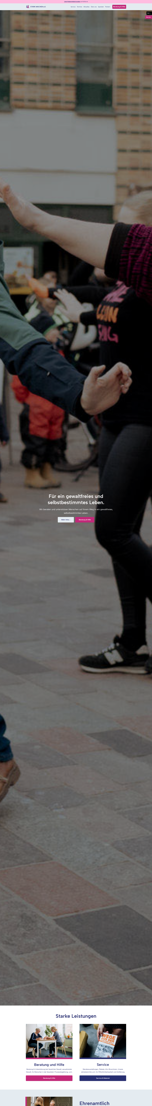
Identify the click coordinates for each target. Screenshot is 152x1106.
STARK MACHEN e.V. (38, 7)
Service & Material (103, 1078)
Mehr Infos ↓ (65, 520)
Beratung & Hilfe (119, 7)
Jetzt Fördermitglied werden (72, 1)
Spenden (148, 17)
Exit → (149, 13)
